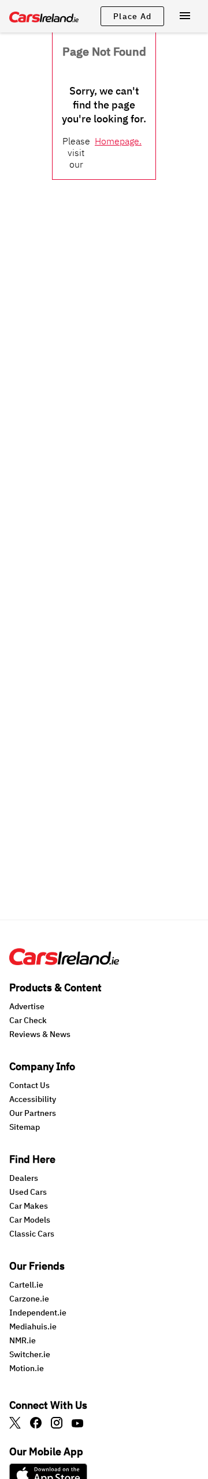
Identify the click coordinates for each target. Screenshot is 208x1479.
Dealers (23, 1178)
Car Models (29, 1220)
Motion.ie (26, 1368)
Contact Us (29, 1085)
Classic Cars (31, 1233)
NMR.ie (22, 1340)
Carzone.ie (29, 1298)
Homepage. (118, 141)
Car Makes (28, 1206)
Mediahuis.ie (33, 1326)
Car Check (28, 1020)
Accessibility (32, 1099)
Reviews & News (39, 1034)
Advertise (26, 1006)
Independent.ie (37, 1312)
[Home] (64, 961)
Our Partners (32, 1113)
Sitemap (24, 1127)
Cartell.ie (26, 1284)
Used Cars (28, 1192)
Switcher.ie (29, 1354)
